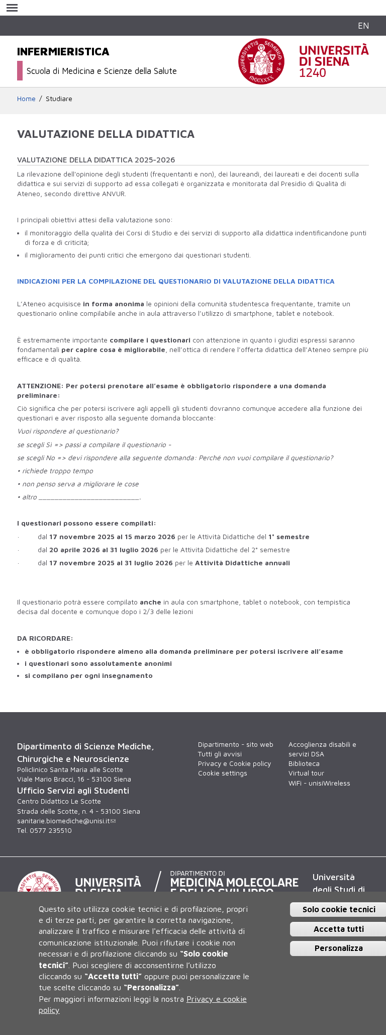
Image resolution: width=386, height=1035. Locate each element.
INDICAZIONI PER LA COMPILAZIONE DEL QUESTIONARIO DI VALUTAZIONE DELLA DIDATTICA (176, 281)
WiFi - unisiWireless (319, 783)
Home (26, 99)
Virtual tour (306, 773)
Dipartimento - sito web (235, 744)
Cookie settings (222, 773)
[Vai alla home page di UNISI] (303, 79)
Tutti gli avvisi (220, 754)
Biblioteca (304, 763)
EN (363, 25)
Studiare (59, 99)
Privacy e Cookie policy (234, 763)
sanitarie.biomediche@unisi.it (63, 821)
